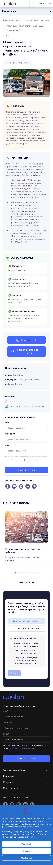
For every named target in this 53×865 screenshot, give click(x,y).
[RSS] (32, 804)
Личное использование (28, 628)
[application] (26, 835)
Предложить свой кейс (28, 351)
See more (24, 582)
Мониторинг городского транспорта (27, 406)
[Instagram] (18, 804)
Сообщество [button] (10, 788)
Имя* (7, 422)
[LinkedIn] (25, 804)
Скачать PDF (29, 340)
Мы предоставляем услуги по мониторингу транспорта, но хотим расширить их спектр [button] (27, 661)
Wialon (13, 401)
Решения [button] (8, 776)
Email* (8, 445)
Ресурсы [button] (8, 782)
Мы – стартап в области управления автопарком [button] (25, 651)
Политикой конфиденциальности (25, 460)
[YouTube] (12, 804)
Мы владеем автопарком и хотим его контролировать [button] (26, 644)
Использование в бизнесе (28, 621)
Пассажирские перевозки (38, 20)
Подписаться (26, 470)
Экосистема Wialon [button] (14, 770)
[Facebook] (5, 804)
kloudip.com (16, 384)
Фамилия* (10, 434)
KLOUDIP (38, 163)
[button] (33, 3)
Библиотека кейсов (12, 20)
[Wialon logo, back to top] (26, 697)
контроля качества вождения (28, 233)
